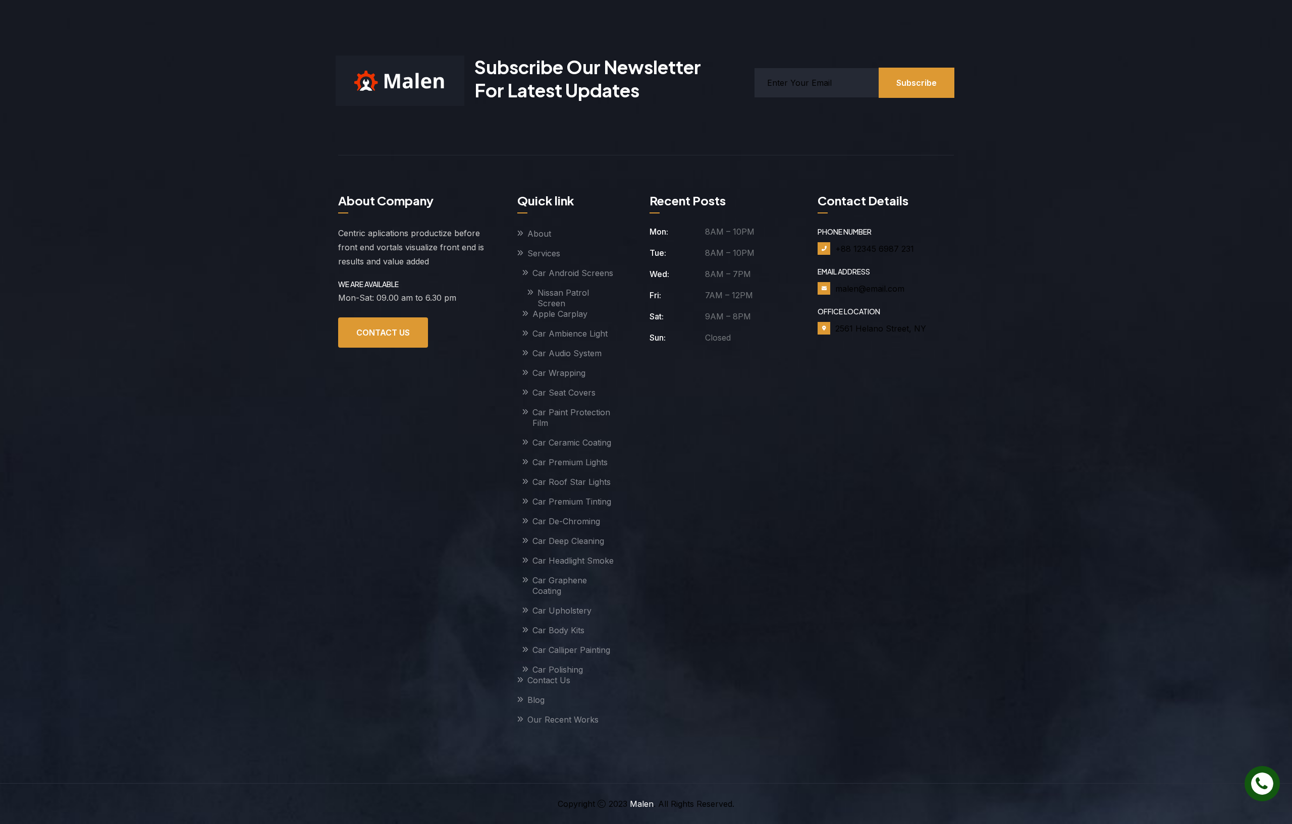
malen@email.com (869, 289)
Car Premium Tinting (571, 502)
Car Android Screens (572, 273)
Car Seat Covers (564, 393)
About (539, 234)
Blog (536, 700)
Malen (642, 804)
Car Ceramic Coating (571, 442)
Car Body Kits (558, 630)
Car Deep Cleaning (568, 541)
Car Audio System (567, 353)
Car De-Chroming (566, 521)
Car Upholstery (561, 611)
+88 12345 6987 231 (874, 249)
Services (543, 253)
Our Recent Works (563, 720)
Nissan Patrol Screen (563, 298)
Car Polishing (557, 670)
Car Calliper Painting (571, 650)
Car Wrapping (558, 373)
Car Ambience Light (570, 333)
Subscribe (916, 83)
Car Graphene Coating (559, 585)
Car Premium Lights (570, 462)
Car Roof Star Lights (571, 482)
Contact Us (383, 332)
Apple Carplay (559, 314)
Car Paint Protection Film (571, 417)
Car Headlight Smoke (573, 561)
